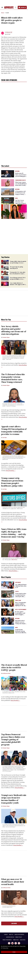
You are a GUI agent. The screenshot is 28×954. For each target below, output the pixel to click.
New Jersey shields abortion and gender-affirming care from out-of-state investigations (14, 330)
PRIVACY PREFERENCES (7, 940)
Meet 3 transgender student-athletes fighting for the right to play (20, 605)
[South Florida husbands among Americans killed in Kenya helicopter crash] (7, 630)
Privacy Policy (23, 946)
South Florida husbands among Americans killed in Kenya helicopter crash (20, 632)
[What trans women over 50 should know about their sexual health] (7, 182)
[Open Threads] (15, 943)
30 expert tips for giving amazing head (16, 267)
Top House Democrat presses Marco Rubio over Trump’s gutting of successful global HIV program (13, 739)
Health (7, 12)
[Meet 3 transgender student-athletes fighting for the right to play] (7, 603)
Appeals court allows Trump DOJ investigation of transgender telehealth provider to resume (13, 430)
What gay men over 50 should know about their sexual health (12, 882)
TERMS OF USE (16, 940)
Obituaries (18, 582)
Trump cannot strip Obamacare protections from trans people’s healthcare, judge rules (12, 482)
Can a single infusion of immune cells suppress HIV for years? (18, 284)
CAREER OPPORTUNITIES (19, 934)
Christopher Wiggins (6, 337)
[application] (14, 211)
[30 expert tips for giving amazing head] (5, 267)
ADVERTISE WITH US (10, 937)
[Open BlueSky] (12, 943)
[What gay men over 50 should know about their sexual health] (14, 897)
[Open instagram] (19, 943)
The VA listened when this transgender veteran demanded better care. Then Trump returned (13, 378)
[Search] (16, 7)
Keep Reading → (10, 470)
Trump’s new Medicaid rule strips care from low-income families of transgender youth (13, 799)
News (16, 198)
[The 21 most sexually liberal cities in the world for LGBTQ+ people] (14, 683)
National (17, 171)
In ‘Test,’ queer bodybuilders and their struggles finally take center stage (20, 614)
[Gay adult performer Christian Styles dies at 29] (7, 585)
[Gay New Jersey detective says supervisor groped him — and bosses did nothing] (7, 200)
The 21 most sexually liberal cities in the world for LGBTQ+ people (14, 667)
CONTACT (6, 934)
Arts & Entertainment (20, 609)
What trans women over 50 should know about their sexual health (21, 184)
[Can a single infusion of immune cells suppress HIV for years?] (5, 283)
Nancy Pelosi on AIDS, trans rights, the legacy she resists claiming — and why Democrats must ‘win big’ (13, 533)
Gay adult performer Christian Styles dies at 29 (21, 586)
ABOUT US (11, 934)
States (17, 591)
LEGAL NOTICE (22, 940)
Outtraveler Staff (9, 32)
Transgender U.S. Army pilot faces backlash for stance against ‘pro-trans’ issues (17, 273)
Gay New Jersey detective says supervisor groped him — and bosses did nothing (20, 203)
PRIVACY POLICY (18, 937)
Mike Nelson (14, 559)
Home (2, 12)
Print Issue (18, 600)
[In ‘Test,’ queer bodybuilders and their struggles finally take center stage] (7, 612)
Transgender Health (20, 180)
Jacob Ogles (4, 437)
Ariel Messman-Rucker (6, 673)
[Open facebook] (9, 943)
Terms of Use (5, 948)
